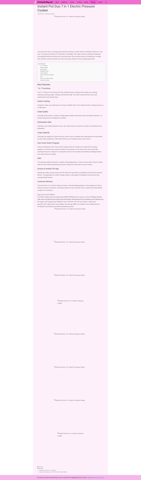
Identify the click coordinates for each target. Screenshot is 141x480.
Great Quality (43, 69)
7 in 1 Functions (44, 65)
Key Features (41, 64)
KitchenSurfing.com (45, 2)
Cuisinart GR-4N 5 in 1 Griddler (47, 470)
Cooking (79, 2)
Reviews (93, 2)
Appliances (64, 2)
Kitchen (86, 2)
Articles (72, 2)
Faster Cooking (44, 67)
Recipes (100, 2)
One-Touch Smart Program (47, 74)
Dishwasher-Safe (44, 71)
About (57, 2)
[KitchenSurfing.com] (35, 2)
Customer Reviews (44, 80)
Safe (41, 76)
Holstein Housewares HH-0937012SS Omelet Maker (53, 472)
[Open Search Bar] (106, 2)
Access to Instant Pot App (46, 78)
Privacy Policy (100, 477)
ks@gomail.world (91, 477)
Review (41, 468)
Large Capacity (44, 73)
